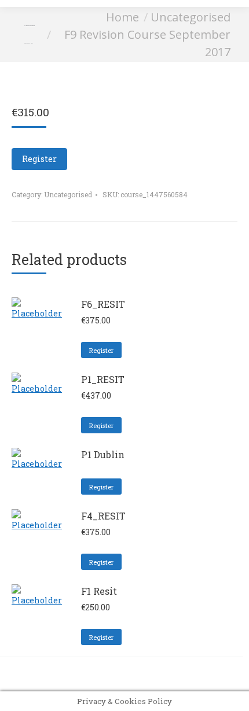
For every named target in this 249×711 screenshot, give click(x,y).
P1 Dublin (102, 454)
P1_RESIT (102, 379)
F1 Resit (99, 591)
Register (39, 158)
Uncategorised (68, 194)
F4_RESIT (103, 516)
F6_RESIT (103, 304)
